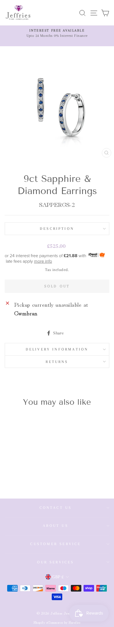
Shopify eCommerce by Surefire (57, 622)
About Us (55, 525)
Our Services (55, 562)
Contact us (56, 507)
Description (57, 228)
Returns (57, 362)
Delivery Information (57, 349)
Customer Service (55, 544)
